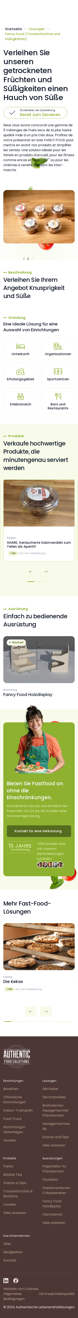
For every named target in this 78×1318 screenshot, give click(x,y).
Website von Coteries (20, 1288)
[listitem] (39, 521)
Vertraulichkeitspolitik (57, 1293)
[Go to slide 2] (38, 581)
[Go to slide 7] (54, 1021)
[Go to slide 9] (69, 1021)
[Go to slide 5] (38, 1021)
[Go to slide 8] (61, 1021)
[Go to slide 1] (30, 581)
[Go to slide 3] (46, 581)
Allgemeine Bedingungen (14, 1296)
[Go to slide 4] (30, 1021)
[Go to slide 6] (46, 1021)
